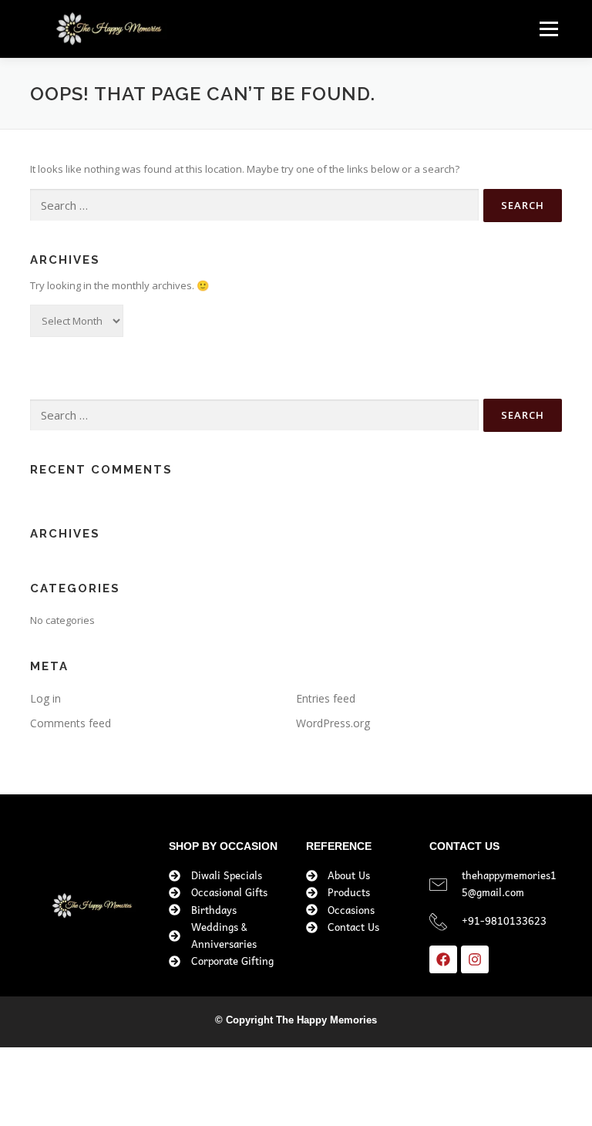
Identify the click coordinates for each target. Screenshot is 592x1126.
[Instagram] (475, 959)
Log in (45, 698)
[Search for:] (254, 205)
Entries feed (325, 698)
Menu (548, 28)
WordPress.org (333, 723)
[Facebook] (443, 959)
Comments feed (70, 723)
